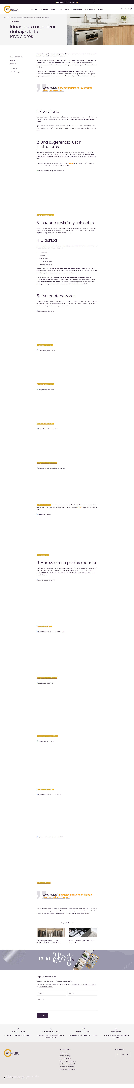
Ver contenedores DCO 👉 (45, 424)
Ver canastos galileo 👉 (44, 626)
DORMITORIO (44, 9)
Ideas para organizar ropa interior (81, 941)
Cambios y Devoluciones (68, 1069)
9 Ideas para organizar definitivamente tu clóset (49, 941)
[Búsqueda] (121, 9)
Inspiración (14, 21)
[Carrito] (129, 9)
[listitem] (14, 72)
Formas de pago (65, 1056)
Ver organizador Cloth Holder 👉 (47, 678)
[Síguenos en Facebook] (117, 1054)
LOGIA (60, 9)
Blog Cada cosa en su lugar (15, 17)
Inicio (5, 17)
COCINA (34, 9)
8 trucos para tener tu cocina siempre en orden (67, 89)
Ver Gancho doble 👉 (44, 883)
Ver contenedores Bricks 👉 (45, 384)
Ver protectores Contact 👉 (45, 215)
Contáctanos (64, 1053)
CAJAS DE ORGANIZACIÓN (73, 9)
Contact (70, 163)
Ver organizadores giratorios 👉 (47, 463)
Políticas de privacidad (67, 1064)
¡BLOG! (100, 9)
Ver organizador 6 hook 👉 (45, 789)
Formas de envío (65, 1058)
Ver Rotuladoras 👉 (43, 555)
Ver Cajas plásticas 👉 (44, 505)
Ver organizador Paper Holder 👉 (47, 736)
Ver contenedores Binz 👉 (45, 345)
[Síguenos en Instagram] (122, 1054)
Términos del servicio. (46, 987)
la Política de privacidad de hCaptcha (83, 984)
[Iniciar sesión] (125, 9)
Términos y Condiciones (67, 1067)
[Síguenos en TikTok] (127, 1054)
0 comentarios (17, 57)
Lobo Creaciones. (24, 1078)
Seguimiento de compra (68, 1061)
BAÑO (53, 9)
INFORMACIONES (90, 9)
